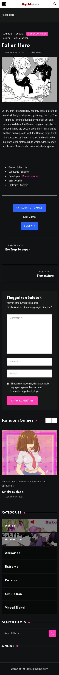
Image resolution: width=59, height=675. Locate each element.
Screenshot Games (29, 207)
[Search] (55, 3)
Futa (42, 481)
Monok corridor (30, 176)
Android (29, 226)
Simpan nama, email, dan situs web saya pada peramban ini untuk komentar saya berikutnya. (30, 387)
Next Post (45, 272)
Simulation (8, 486)
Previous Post (16, 245)
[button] (48, 420)
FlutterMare (45, 275)
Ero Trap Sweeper (17, 249)
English (34, 481)
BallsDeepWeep (20, 481)
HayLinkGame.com (37, 668)
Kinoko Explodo (12, 492)
